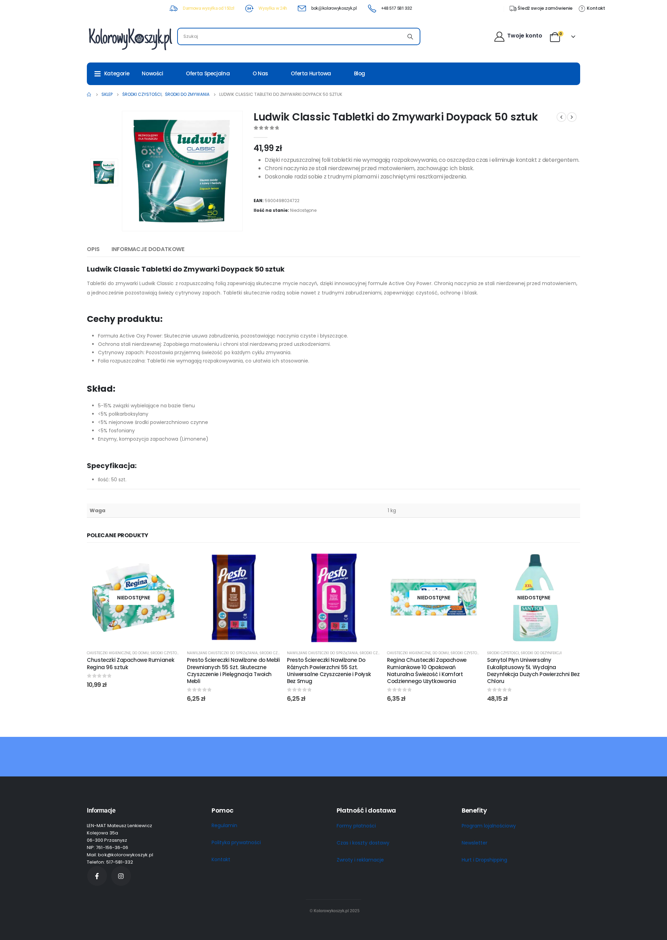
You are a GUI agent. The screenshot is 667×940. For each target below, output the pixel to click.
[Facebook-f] (97, 876)
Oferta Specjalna (208, 73)
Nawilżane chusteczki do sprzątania (222, 653)
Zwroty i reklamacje (360, 859)
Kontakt (221, 859)
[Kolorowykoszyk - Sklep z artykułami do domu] (130, 38)
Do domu (140, 653)
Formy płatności (356, 825)
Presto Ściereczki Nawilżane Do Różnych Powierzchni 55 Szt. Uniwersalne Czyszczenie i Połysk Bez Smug (329, 670)
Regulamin (224, 825)
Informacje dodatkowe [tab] (148, 249)
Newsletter (474, 842)
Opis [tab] (93, 249)
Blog (359, 73)
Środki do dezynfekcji (541, 653)
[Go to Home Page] (89, 94)
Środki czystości (166, 653)
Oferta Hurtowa (311, 73)
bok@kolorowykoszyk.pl (333, 8)
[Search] (410, 36)
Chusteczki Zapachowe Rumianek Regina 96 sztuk (130, 663)
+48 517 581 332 (396, 8)
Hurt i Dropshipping (484, 859)
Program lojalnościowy (489, 825)
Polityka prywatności (236, 842)
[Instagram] (121, 876)
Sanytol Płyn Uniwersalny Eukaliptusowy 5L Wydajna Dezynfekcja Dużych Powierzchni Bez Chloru (533, 670)
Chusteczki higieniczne (109, 653)
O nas (260, 73)
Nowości (152, 73)
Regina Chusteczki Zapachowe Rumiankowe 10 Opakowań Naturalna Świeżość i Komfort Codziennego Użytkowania (427, 670)
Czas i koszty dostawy (363, 842)
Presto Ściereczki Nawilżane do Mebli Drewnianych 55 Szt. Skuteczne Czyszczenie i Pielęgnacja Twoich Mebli (233, 670)
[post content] (133, 597)
